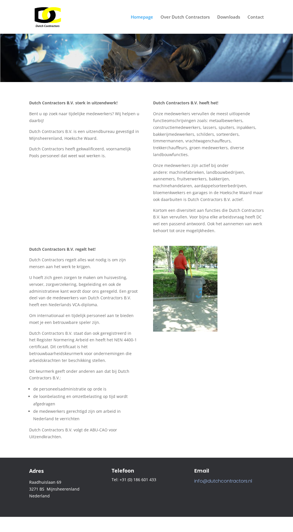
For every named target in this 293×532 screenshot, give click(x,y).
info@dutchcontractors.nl (223, 481)
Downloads (228, 17)
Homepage (142, 17)
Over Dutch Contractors (185, 17)
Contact (256, 17)
